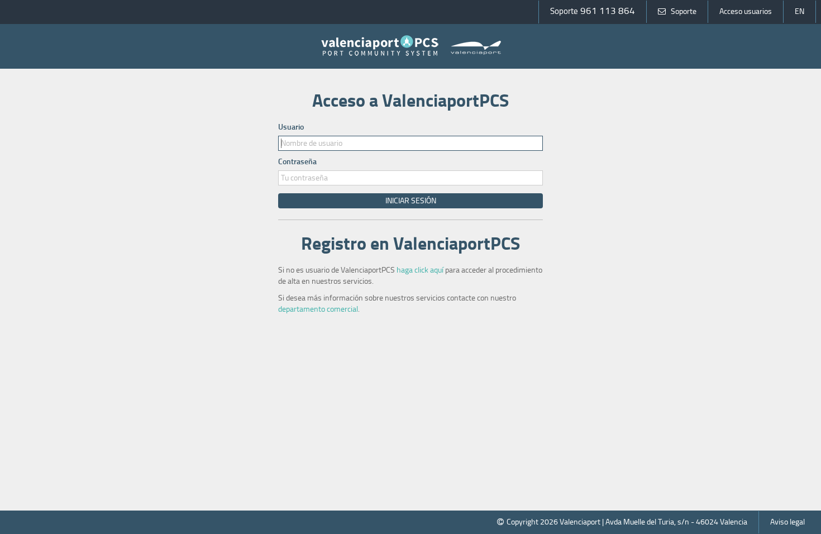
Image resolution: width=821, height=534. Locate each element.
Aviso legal (787, 522)
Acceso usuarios (745, 11)
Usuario (291, 127)
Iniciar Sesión (410, 201)
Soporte (683, 11)
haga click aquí (420, 270)
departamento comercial (318, 309)
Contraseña (297, 161)
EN (799, 11)
